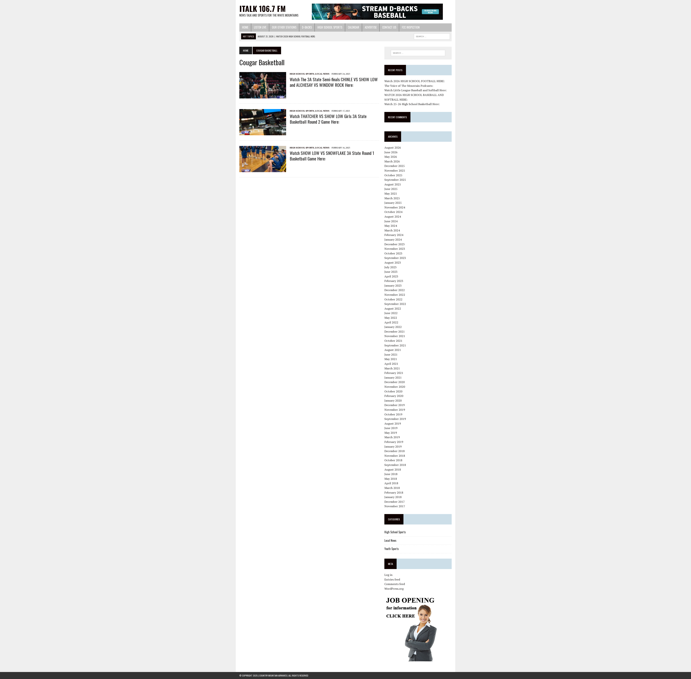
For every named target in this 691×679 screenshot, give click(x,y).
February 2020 (393, 396)
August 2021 (392, 350)
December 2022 (394, 290)
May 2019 (390, 433)
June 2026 (391, 152)
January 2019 (393, 446)
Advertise (371, 27)
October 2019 (393, 414)
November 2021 (394, 336)
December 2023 (394, 244)
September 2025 (395, 180)
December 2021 (394, 331)
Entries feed (392, 579)
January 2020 (393, 400)
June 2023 (391, 272)
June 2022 (391, 313)
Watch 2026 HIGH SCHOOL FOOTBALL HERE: (414, 81)
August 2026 (392, 147)
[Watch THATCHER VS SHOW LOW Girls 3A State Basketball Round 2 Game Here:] (262, 133)
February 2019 (393, 442)
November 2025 (394, 170)
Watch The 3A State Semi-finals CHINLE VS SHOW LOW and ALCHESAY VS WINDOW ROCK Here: (334, 82)
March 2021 (392, 368)
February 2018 (393, 492)
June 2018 (391, 474)
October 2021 (393, 341)
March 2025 (392, 198)
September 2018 (395, 465)
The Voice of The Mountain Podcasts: (408, 86)
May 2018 (390, 479)
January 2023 (393, 285)
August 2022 (392, 308)
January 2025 (393, 203)
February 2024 (393, 235)
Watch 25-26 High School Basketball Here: (412, 104)
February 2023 (393, 281)
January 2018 (393, 497)
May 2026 (390, 157)
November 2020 (394, 387)
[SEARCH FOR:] (432, 36)
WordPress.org (394, 589)
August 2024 (392, 216)
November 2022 (394, 295)
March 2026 (392, 161)
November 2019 (394, 410)
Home (245, 27)
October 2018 (393, 460)
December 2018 (394, 451)
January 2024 (393, 239)
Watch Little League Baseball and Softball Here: (415, 90)
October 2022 (393, 299)
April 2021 (391, 364)
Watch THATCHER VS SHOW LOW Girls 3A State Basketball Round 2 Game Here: (328, 119)
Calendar (353, 27)
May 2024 (390, 226)
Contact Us (389, 27)
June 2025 (391, 189)
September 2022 (395, 304)
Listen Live (260, 27)
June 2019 (391, 428)
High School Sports (329, 27)
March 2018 (392, 488)
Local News (322, 73)
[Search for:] (418, 53)
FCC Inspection (411, 27)
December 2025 (394, 166)
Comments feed (394, 584)
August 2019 (392, 423)
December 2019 (394, 405)
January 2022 (393, 327)
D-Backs (307, 27)
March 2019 (392, 437)
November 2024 (394, 207)
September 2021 (395, 345)
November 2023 (394, 249)
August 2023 (392, 262)
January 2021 (393, 377)
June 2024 (391, 221)
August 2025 (392, 184)
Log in (388, 575)
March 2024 (392, 230)
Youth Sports (391, 549)
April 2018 (391, 483)
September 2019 (395, 419)
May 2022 (390, 318)
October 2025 (393, 175)
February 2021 (393, 373)
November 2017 (394, 506)
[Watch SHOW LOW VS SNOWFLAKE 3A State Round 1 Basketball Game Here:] (262, 170)
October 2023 (393, 253)
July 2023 (390, 267)
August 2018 (392, 469)
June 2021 (391, 354)
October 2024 (393, 212)
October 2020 (393, 391)
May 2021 (390, 359)
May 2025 (390, 193)
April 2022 (391, 322)
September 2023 (395, 258)
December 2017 (394, 502)
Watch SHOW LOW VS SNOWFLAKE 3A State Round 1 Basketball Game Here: (332, 156)
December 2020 (394, 382)
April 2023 (391, 276)
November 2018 (394, 456)
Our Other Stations (284, 27)
